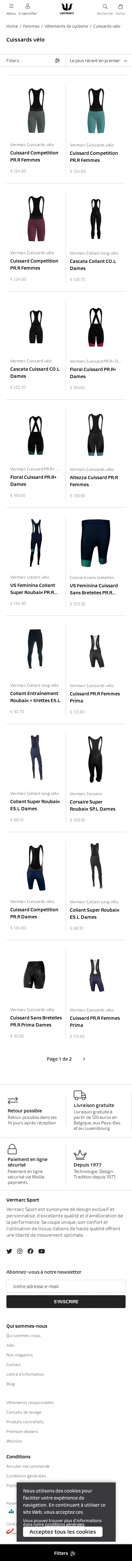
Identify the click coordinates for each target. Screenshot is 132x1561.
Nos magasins (19, 1354)
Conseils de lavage (23, 1412)
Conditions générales (26, 1475)
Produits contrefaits (25, 1421)
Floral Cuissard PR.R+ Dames (93, 373)
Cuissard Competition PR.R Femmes (34, 156)
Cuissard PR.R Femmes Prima (95, 697)
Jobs (10, 1345)
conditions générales (64, 1524)
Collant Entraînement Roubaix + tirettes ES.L (35, 697)
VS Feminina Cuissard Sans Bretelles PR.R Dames (94, 589)
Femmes (31, 26)
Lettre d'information (25, 1374)
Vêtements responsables (30, 1402)
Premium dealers (22, 1431)
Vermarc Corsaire (86, 793)
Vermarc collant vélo (29, 577)
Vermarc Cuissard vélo (31, 360)
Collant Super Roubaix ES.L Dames (35, 805)
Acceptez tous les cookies (62, 1531)
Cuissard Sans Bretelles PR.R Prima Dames (36, 1021)
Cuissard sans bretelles (92, 577)
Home (12, 26)
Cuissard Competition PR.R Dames (34, 913)
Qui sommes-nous (26, 1326)
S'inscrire (66, 1302)
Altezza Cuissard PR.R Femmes (94, 481)
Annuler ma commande (28, 1466)
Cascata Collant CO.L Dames (93, 264)
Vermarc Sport (22, 1200)
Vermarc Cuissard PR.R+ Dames (96, 361)
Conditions (18, 1457)
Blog (10, 1383)
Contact (13, 1364)
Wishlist (14, 1441)
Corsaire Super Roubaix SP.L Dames (92, 805)
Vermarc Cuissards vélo (32, 144)
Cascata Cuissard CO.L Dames (35, 372)
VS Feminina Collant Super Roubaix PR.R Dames (32, 589)
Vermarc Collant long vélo (94, 253)
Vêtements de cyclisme (66, 26)
